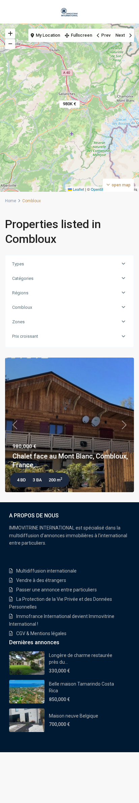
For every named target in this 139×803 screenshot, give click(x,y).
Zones (18, 321)
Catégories (22, 278)
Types (18, 263)
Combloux (22, 307)
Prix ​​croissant (25, 336)
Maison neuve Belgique (73, 716)
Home (10, 200)
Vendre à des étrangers (41, 580)
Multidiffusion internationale (46, 571)
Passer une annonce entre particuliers (56, 589)
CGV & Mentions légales (41, 633)
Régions (20, 292)
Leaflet (78, 189)
